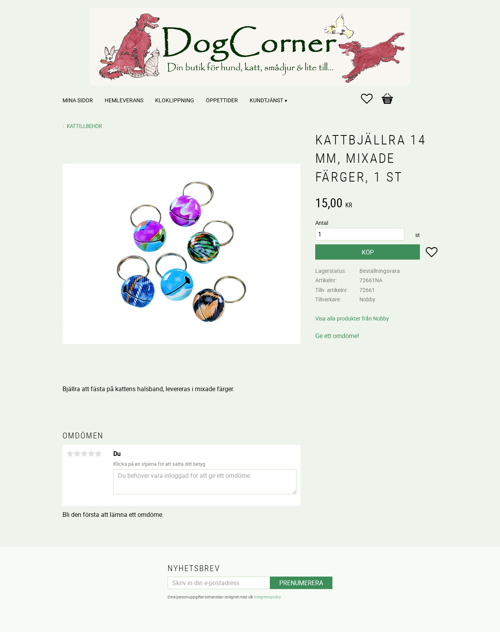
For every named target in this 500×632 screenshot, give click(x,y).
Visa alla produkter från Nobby (352, 318)
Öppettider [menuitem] (222, 100)
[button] (370, 99)
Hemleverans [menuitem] (124, 100)
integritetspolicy (267, 597)
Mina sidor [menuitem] (77, 100)
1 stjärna (69, 453)
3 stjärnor (84, 453)
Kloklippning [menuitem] (174, 100)
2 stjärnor (76, 453)
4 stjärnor (91, 453)
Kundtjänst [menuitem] (266, 100)
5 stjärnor (98, 453)
